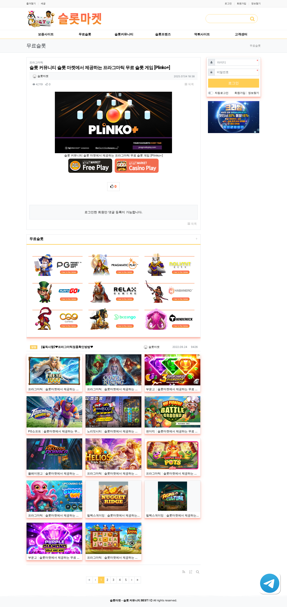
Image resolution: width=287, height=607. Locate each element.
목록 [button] (190, 84)
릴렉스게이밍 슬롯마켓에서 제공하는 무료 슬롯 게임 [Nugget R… (113, 515)
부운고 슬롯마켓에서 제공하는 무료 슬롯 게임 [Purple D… (54, 557)
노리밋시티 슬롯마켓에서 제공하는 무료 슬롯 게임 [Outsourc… (113, 431)
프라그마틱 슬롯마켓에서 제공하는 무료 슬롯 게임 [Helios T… (113, 473)
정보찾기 (256, 3)
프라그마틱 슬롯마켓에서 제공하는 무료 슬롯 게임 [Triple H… (172, 473)
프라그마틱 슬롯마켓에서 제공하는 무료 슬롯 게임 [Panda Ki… (113, 557)
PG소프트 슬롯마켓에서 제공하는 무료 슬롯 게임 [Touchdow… (54, 431)
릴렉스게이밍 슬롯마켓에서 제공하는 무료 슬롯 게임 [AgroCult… (172, 515)
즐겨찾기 (31, 3)
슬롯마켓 (42, 76)
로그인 (228, 3)
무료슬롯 (36, 239)
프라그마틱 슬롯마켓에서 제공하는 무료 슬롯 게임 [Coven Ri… (113, 389)
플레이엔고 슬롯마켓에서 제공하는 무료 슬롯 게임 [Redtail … (54, 473)
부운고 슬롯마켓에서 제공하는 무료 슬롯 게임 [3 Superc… (172, 389)
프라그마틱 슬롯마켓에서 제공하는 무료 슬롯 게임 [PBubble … (54, 515)
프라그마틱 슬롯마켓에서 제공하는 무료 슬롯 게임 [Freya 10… (54, 389)
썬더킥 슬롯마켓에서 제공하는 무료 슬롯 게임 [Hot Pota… (172, 431)
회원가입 (241, 3)
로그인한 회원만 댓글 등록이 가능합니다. (113, 212)
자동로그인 (221, 92)
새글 (43, 3)
